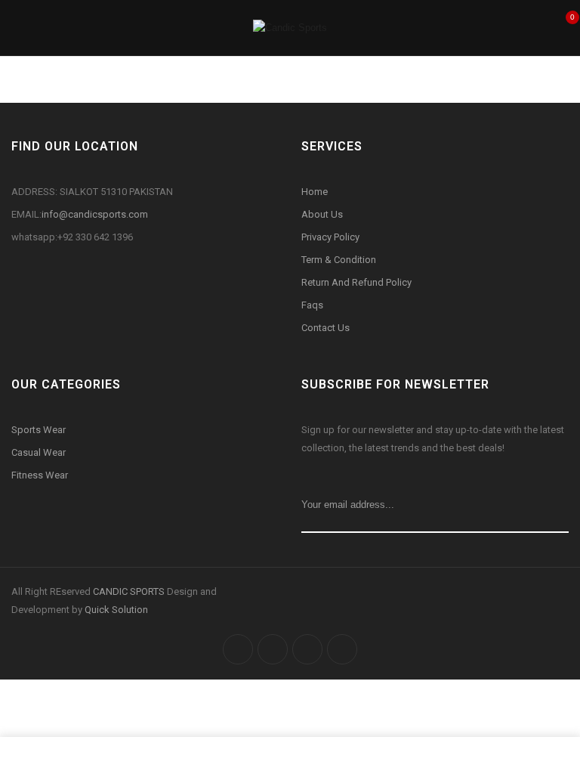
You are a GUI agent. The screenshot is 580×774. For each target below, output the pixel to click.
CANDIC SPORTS (130, 591)
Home (314, 191)
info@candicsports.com (95, 214)
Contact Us (325, 327)
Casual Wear (39, 452)
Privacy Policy (330, 237)
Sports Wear (38, 429)
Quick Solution (116, 609)
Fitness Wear (39, 475)
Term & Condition (338, 259)
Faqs (312, 305)
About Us (322, 214)
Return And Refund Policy (356, 282)
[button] (563, 26)
